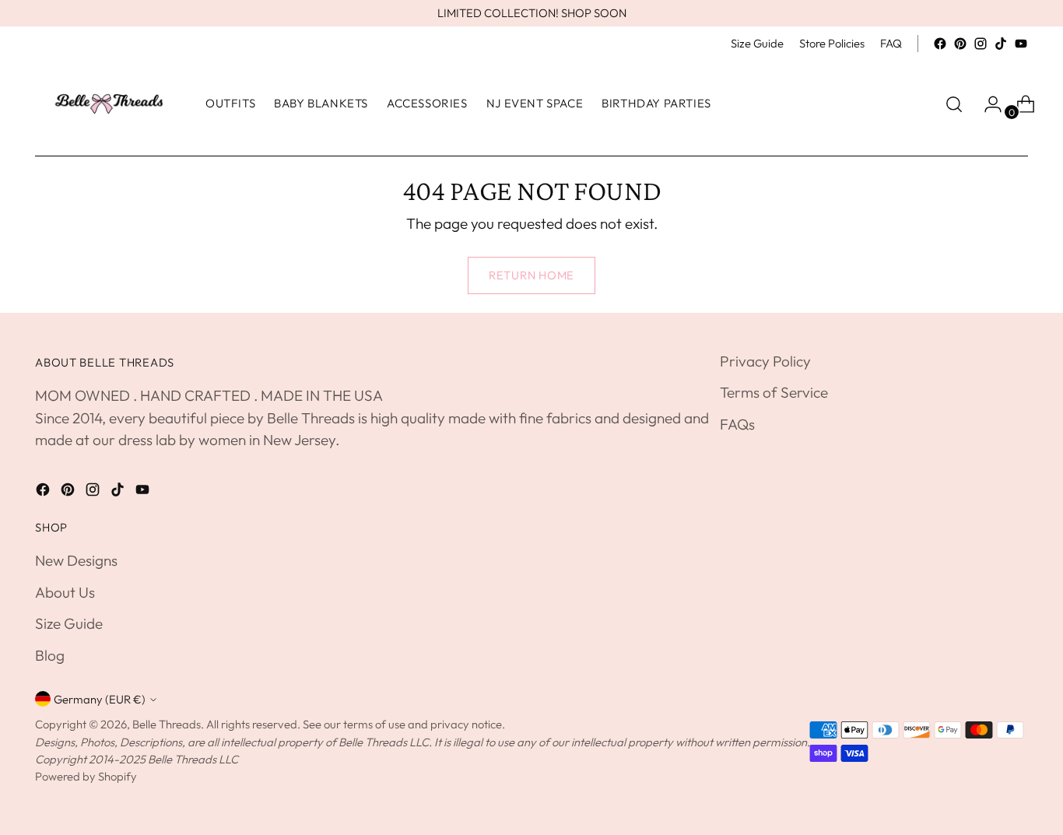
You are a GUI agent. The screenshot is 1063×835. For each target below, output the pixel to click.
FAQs (737, 424)
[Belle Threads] (109, 104)
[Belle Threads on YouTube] (1021, 44)
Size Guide (69, 623)
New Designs (76, 560)
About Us (65, 592)
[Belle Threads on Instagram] (981, 44)
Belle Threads (166, 724)
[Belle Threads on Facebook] (940, 44)
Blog (50, 655)
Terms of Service (774, 392)
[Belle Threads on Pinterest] (960, 44)
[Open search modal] (954, 104)
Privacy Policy (765, 361)
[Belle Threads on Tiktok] (1001, 44)
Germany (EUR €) (100, 699)
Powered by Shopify (86, 776)
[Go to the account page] (986, 104)
